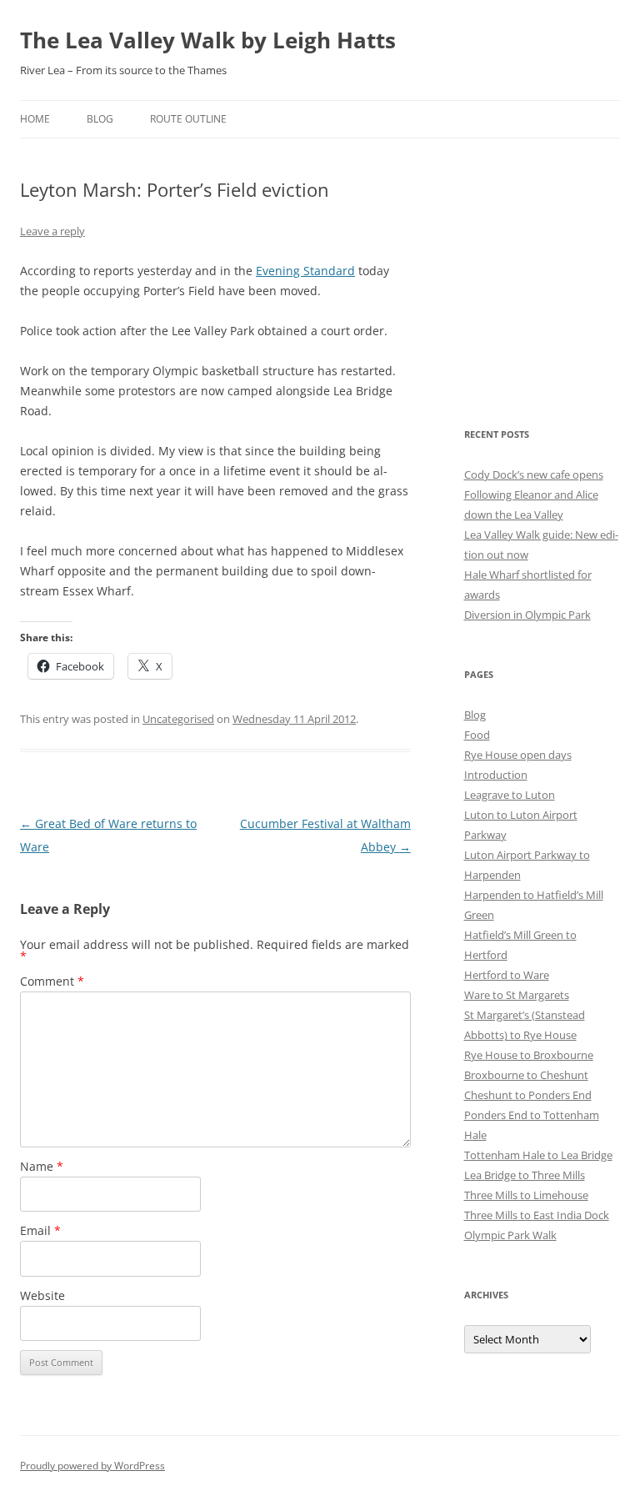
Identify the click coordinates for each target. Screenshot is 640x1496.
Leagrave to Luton (509, 794)
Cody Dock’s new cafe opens (533, 474)
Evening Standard (305, 271)
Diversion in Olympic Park (527, 614)
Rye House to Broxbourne (528, 1054)
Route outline (188, 119)
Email (40, 1230)
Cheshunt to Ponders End (528, 1094)
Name (41, 1166)
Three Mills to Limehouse (526, 1194)
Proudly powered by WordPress (92, 1465)
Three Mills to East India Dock (536, 1214)
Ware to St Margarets (516, 994)
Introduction (496, 774)
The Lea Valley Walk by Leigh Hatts (208, 40)
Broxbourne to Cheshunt (526, 1074)
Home (35, 119)
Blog (100, 119)
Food (477, 734)
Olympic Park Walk (510, 1234)
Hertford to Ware (506, 974)
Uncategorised (178, 718)
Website (42, 1295)
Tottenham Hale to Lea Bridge (538, 1154)
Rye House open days (518, 754)
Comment (52, 981)
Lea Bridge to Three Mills (524, 1174)
